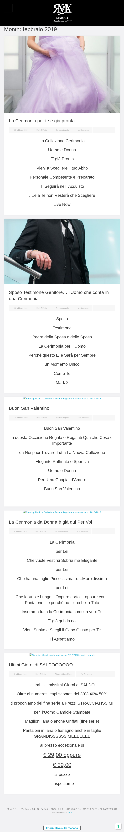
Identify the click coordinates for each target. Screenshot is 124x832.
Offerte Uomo (66, 674)
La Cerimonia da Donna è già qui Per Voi (50, 522)
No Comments (83, 130)
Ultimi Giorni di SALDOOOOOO (41, 664)
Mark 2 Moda (41, 130)
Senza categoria (62, 130)
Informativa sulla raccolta (62, 828)
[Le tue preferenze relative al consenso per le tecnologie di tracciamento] (118, 826)
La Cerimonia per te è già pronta (42, 120)
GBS (70, 813)
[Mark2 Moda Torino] (62, 12)
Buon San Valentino (29, 408)
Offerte (57, 674)
